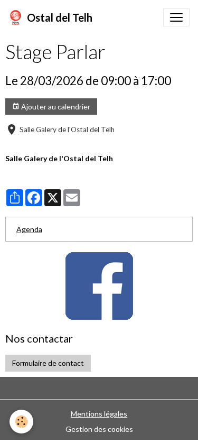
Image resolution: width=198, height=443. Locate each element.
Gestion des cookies (99, 428)
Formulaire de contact (48, 362)
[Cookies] (21, 421)
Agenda (29, 229)
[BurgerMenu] (176, 17)
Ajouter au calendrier (55, 106)
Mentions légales (99, 413)
